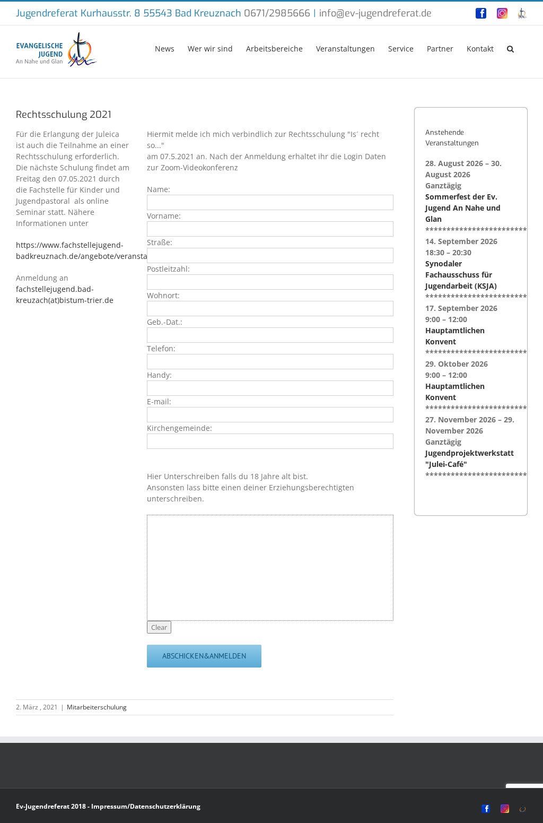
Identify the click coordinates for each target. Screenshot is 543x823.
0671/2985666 (277, 13)
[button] (510, 47)
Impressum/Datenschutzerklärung (145, 806)
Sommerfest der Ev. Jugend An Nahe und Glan (463, 208)
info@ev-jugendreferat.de (375, 13)
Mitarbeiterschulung (97, 707)
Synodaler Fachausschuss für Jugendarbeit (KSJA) (461, 274)
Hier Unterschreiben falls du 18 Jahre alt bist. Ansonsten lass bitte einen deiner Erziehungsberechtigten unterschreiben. (250, 487)
